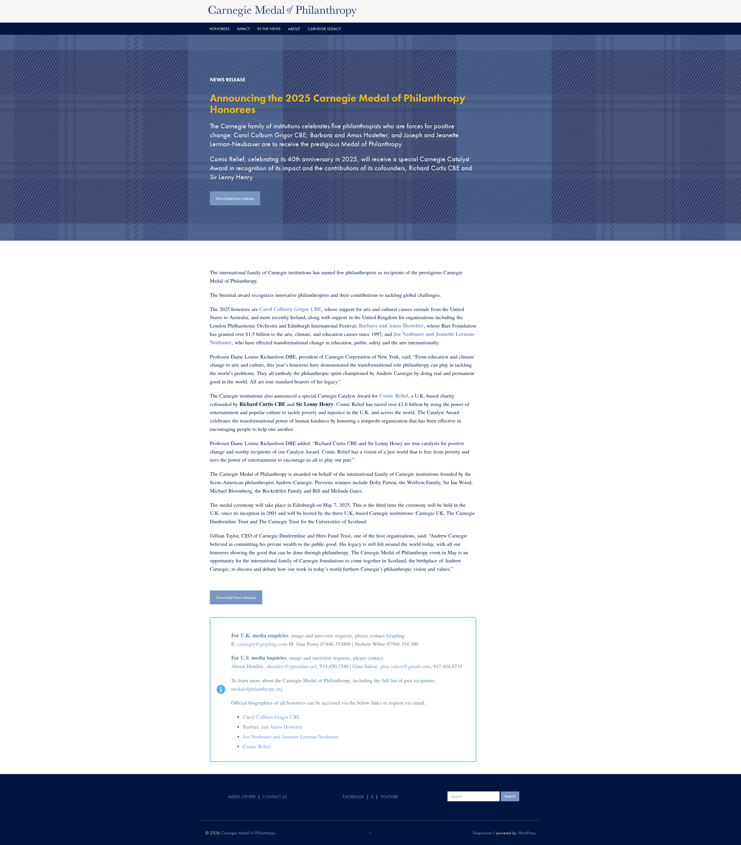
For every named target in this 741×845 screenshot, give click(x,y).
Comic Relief (257, 746)
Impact (243, 28)
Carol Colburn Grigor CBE (271, 716)
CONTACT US (275, 797)
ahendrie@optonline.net (291, 666)
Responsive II (484, 833)
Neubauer (261, 736)
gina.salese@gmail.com (405, 666)
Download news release (235, 198)
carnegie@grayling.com (262, 643)
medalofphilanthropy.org (257, 688)
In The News (268, 28)
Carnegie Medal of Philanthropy (248, 833)
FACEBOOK (353, 797)
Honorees (219, 28)
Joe (247, 736)
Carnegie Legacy (324, 28)
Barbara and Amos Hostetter (273, 726)
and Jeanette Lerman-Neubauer (305, 736)
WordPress (526, 833)
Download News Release (236, 597)
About (294, 28)
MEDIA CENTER (242, 797)
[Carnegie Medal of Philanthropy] (282, 10)
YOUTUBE (389, 797)
